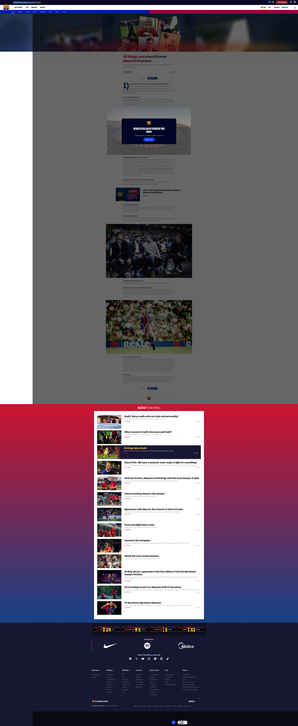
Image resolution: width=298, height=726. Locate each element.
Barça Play (42, 7)
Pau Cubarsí (109, 677)
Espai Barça (276, 7)
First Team (263, 7)
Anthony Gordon (140, 682)
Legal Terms (136, 705)
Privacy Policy (143, 705)
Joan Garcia (94, 677)
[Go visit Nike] (110, 646)
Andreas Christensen (111, 679)
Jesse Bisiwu (139, 687)
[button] (173, 722)
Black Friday (152, 692)
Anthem (167, 682)
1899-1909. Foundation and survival (191, 687)
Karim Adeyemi (139, 684)
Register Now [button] (149, 139)
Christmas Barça (153, 694)
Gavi (123, 674)
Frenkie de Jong (126, 684)
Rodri (123, 692)
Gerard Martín (109, 682)
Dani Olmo (124, 687)
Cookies (149, 705)
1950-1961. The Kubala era (188, 684)
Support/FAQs (153, 687)
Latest (13, 11)
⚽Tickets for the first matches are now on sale (27, 2)
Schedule (20, 11)
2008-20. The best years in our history (190, 678)
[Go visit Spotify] (147, 646)
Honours (65, 11)
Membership (34, 7)
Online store (152, 684)
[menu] (294, 2)
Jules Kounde (109, 684)
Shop (27, 7)
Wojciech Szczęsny (96, 674)
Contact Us (162, 705)
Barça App (152, 682)
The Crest (167, 679)
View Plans (283, 2)
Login (271, 2)
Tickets (27, 11)
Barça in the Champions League (190, 689)
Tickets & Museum (18, 7)
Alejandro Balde (110, 674)
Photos (57, 11)
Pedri (123, 677)
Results (34, 11)
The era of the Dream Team (189, 682)
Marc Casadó (125, 682)
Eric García (108, 687)
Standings (42, 11)
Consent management (177, 705)
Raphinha (138, 677)
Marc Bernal (125, 689)
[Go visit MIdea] (185, 646)
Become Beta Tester (154, 689)
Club (269, 7)
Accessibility (155, 705)
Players (50, 11)
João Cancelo (109, 692)
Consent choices (187, 705)
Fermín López (125, 679)
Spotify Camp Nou (169, 674)
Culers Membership (154, 674)
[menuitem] (294, 1)
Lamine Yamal (139, 674)
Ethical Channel (168, 677)
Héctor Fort (109, 689)
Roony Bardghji (139, 679)
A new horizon (186, 674)
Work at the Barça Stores (170, 684)
